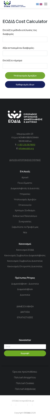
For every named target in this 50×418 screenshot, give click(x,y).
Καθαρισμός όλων (25, 84)
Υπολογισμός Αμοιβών (25, 75)
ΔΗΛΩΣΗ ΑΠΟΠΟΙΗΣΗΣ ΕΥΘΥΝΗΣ (25, 160)
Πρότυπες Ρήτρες (25, 277)
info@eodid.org (26, 148)
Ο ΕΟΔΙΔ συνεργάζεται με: (23, 400)
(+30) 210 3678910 (26, 144)
